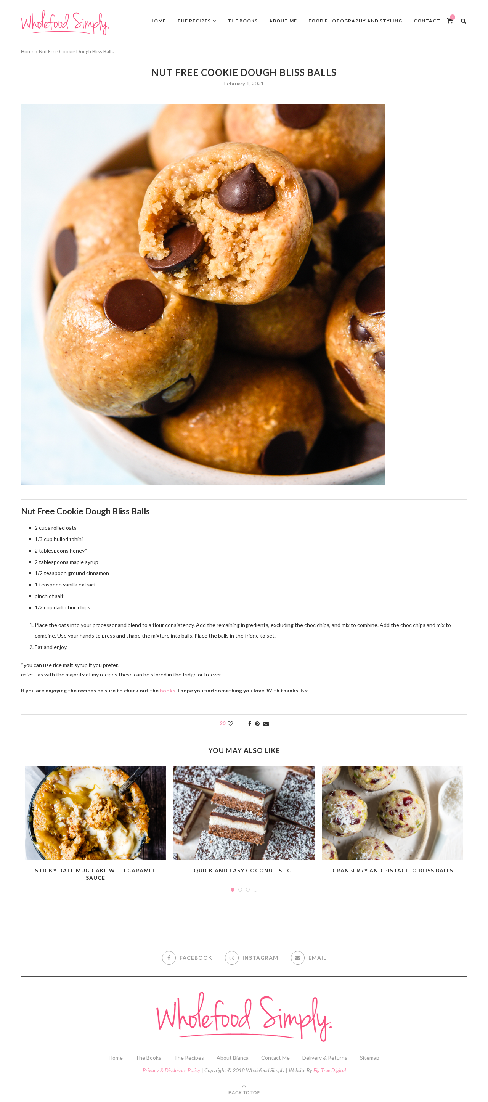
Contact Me (275, 1057)
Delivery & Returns (324, 1057)
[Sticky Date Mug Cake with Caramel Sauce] (95, 813)
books (167, 690)
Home (158, 21)
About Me (283, 21)
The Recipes (194, 21)
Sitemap (369, 1057)
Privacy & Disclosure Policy (172, 1070)
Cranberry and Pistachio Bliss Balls (392, 870)
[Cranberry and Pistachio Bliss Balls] (392, 813)
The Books (243, 21)
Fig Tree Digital (329, 1070)
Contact (427, 21)
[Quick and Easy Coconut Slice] (244, 813)
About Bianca (233, 1057)
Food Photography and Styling (355, 21)
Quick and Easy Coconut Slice (244, 870)
